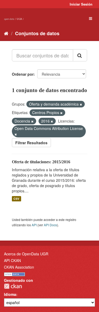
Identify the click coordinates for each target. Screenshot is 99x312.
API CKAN (12, 260)
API (34, 225)
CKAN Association (19, 267)
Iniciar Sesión (81, 4)
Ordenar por (23, 74)
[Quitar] (81, 104)
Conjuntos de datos (37, 33)
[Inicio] (6, 33)
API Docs (50, 225)
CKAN (13, 286)
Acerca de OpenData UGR (26, 253)
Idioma (10, 294)
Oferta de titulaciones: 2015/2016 (41, 162)
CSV (16, 199)
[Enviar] (80, 55)
